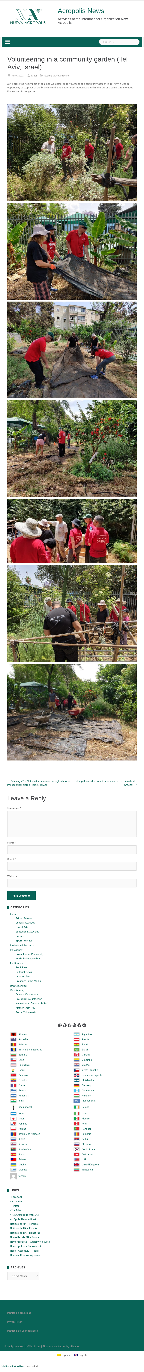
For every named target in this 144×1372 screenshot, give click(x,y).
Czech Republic (90, 1070)
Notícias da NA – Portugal (24, 1223)
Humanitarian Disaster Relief (31, 1003)
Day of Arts (22, 927)
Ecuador (23, 1080)
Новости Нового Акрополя (25, 1255)
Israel (34, 75)
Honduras (24, 1095)
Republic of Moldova (29, 1134)
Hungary (86, 1095)
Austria (85, 1039)
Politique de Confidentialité (22, 1330)
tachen (22, 1176)
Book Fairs (21, 967)
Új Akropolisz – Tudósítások (25, 1246)
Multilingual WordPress (13, 1366)
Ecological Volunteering (57, 75)
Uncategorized (18, 985)
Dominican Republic (92, 1075)
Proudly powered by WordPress (22, 1346)
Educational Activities (27, 931)
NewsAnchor (59, 1346)
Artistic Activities (25, 918)
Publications (16, 963)
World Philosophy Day (28, 958)
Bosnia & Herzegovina (30, 1049)
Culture (14, 914)
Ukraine (22, 1164)
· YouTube (15, 1210)
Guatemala (88, 1090)
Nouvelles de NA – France (25, 1237)
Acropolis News (81, 11)
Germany (87, 1085)
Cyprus (22, 1070)
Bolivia (85, 1044)
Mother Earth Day (25, 1008)
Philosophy (16, 950)
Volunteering (17, 990)
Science (20, 936)
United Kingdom (90, 1164)
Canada (86, 1054)
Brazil (85, 1049)
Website (12, 876)
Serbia (85, 1139)
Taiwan (22, 1159)
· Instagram (16, 1201)
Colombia (87, 1060)
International (88, 1100)
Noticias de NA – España (23, 1228)
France (22, 1085)
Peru (84, 1123)
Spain (21, 1154)
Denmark (23, 1075)
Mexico (86, 1118)
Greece (22, 1090)
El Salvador (88, 1080)
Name (11, 842)
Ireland (85, 1107)
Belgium (23, 1044)
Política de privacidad (19, 1312)
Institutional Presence (22, 945)
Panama (23, 1123)
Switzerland (88, 1154)
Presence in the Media (28, 981)
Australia (23, 1039)
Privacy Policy (14, 1321)
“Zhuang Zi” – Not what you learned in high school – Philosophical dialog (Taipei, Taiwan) (38, 782)
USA (84, 1159)
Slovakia (23, 1144)
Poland (22, 1129)
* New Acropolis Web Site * (25, 1214)
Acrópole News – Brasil (23, 1219)
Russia (22, 1139)
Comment (14, 808)
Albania (23, 1034)
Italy (84, 1113)
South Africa (25, 1149)
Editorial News (24, 972)
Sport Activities (24, 940)
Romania (86, 1134)
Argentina (87, 1034)
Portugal (86, 1129)
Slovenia (86, 1144)
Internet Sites (23, 976)
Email (11, 859)
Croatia (86, 1065)
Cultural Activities (25, 922)
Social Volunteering (27, 1012)
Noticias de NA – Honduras (25, 1232)
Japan (22, 1118)
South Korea (88, 1149)
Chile (21, 1060)
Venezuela (87, 1169)
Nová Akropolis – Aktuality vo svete (30, 1241)
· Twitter (14, 1205)
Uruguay (23, 1169)
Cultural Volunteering (27, 994)
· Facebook (16, 1197)
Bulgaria (23, 1054)
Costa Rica (24, 1065)
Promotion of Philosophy (30, 954)
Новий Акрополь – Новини (25, 1250)
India (21, 1100)
